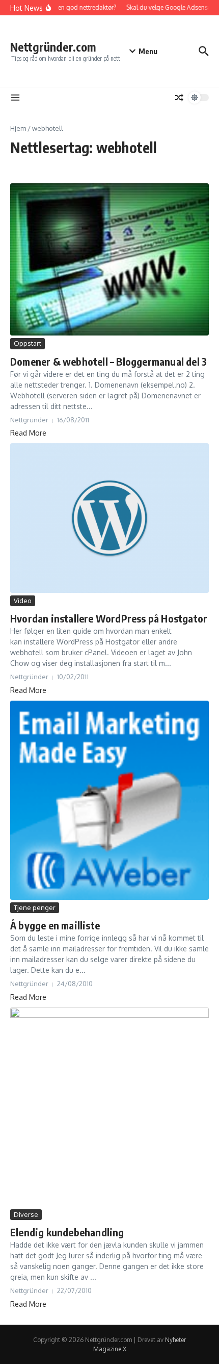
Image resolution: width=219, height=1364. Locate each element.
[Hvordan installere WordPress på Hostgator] (109, 518)
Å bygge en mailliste (55, 925)
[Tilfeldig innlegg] (179, 97)
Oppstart (27, 343)
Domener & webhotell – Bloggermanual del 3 (108, 361)
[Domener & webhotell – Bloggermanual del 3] (109, 259)
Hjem (18, 128)
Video (23, 600)
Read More (28, 432)
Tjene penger (35, 907)
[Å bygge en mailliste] (109, 800)
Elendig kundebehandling (67, 1232)
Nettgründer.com (53, 46)
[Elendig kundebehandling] (109, 1107)
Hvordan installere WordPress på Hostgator (108, 618)
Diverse (26, 1214)
